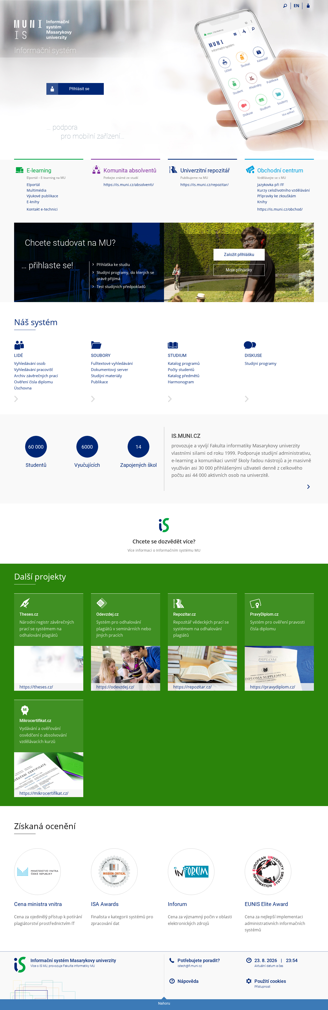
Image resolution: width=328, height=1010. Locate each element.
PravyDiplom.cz (264, 614)
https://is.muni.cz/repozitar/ (204, 184)
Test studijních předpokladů (121, 286)
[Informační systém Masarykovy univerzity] (43, 24)
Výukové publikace (42, 195)
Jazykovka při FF (270, 184)
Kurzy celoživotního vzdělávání (283, 190)
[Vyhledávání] (285, 6)
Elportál (33, 184)
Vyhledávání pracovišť (33, 369)
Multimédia (36, 190)
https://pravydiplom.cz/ (272, 687)
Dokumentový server (109, 369)
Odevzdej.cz (107, 614)
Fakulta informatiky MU (79, 966)
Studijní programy (260, 363)
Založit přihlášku (239, 254)
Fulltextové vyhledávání (112, 363)
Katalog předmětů (183, 375)
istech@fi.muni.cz (190, 966)
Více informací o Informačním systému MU (164, 545)
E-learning (39, 170)
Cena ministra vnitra (38, 904)
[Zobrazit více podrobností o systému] (308, 486)
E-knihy (33, 201)
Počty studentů (181, 369)
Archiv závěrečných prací (36, 375)
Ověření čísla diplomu (33, 381)
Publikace (99, 381)
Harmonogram (181, 381)
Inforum (177, 904)
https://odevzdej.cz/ (115, 687)
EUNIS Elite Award (266, 904)
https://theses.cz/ (36, 687)
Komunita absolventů (130, 170)
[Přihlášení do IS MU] (308, 6)
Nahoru (164, 1003)
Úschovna (23, 387)
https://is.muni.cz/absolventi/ (129, 184)
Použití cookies (270, 981)
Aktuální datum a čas (268, 966)
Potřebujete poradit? (199, 960)
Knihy (262, 201)
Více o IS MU (38, 966)
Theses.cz (28, 614)
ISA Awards (105, 904)
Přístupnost (262, 986)
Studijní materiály (106, 375)
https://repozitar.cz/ (192, 687)
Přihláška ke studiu (113, 264)
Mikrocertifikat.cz (35, 720)
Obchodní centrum (280, 170)
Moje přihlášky (239, 269)
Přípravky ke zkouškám (276, 195)
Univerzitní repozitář (205, 170)
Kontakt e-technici (42, 209)
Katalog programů (184, 363)
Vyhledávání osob (29, 363)
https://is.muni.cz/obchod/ (280, 209)
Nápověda (188, 981)
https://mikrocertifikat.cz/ (43, 793)
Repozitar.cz (184, 614)
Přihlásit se (79, 88)
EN (296, 5)
